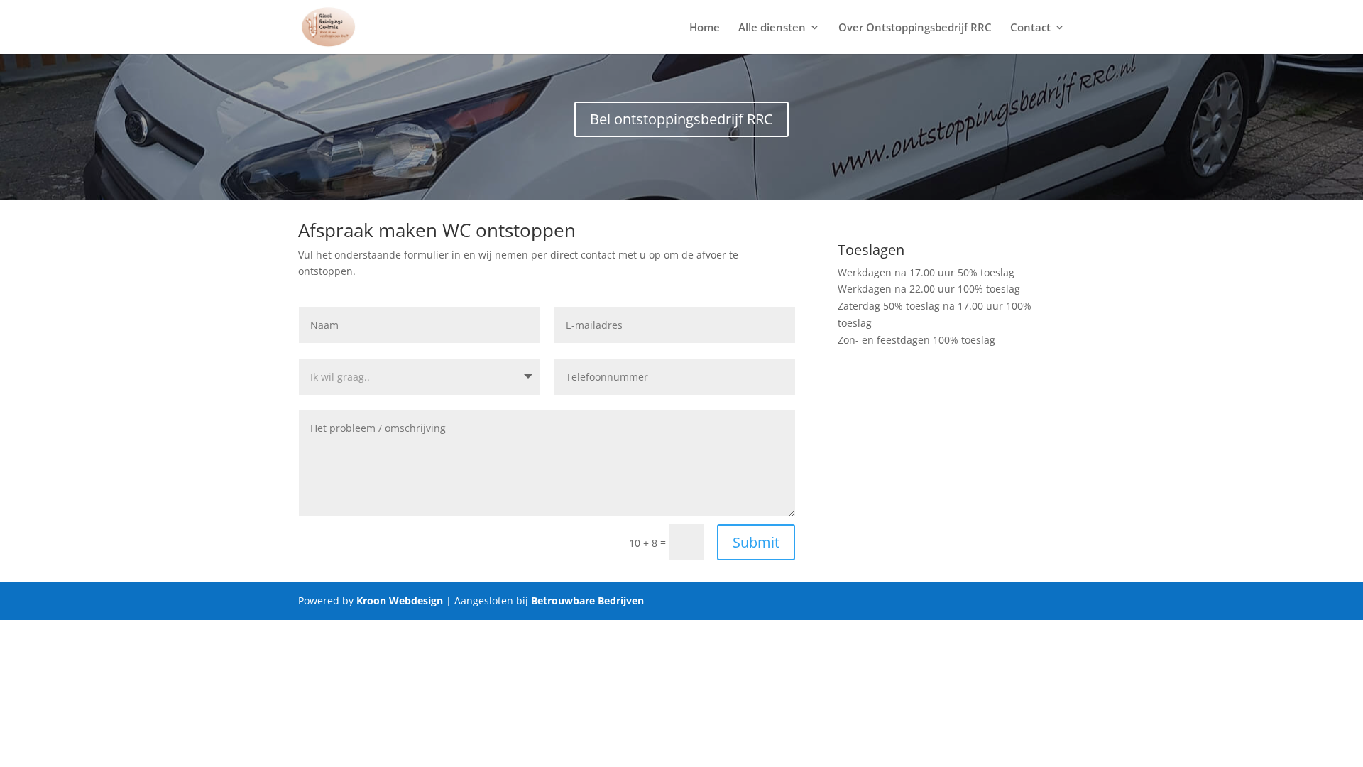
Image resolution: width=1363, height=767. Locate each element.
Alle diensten (772, 28)
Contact (1030, 28)
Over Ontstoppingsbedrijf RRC (915, 28)
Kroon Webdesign (399, 600)
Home (704, 28)
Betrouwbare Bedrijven (587, 600)
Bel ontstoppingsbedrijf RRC (681, 119)
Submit (756, 542)
